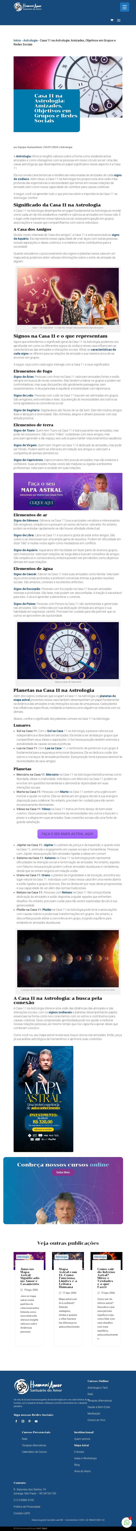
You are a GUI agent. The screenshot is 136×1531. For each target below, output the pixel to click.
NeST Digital (41, 1528)
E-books (79, 1451)
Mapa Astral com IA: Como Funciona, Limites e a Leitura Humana (68, 1278)
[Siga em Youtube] (36, 1421)
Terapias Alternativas (100, 1400)
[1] (126, 1524)
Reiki (90, 1394)
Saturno (50, 858)
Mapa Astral (81, 1445)
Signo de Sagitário (26, 410)
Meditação (94, 1413)
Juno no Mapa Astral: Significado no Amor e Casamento (29, 1276)
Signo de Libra (24, 535)
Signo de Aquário (25, 550)
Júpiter (48, 845)
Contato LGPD (22, 1513)
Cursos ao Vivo (96, 1420)
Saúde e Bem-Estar (99, 1407)
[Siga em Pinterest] (29, 1421)
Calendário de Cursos (34, 1451)
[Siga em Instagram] (23, 1421)
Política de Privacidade (27, 1506)
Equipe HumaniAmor (30, 147)
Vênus (46, 809)
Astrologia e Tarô (98, 1387)
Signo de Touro (24, 430)
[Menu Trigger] (124, 7)
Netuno (67, 892)
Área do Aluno (82, 1471)
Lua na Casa (53, 748)
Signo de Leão (23, 395)
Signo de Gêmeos (26, 520)
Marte (64, 792)
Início (17, 40)
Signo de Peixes (24, 604)
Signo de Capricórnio (28, 460)
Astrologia (30, 40)
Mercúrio (52, 774)
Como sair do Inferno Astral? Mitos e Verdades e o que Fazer (106, 1278)
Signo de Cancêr (25, 574)
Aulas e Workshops (85, 1458)
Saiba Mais (63, 1172)
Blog (77, 1464)
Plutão (46, 909)
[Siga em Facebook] (16, 1421)
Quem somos (82, 1438)
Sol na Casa (55, 731)
